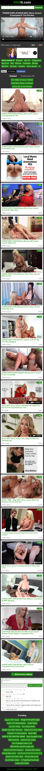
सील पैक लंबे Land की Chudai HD (22, 747)
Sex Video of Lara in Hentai (22, 80)
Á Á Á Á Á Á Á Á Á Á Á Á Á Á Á (30, 753)
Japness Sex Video (28, 740)
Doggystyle (36, 60)
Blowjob (19, 60)
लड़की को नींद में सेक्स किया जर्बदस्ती (13, 736)
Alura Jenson (32, 66)
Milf (12, 63)
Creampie (26, 63)
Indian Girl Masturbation (16, 723)
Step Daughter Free (34, 736)
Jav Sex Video (14, 726)
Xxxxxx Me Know (31, 757)
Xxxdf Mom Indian (12, 760)
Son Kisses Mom (28, 726)
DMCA (21, 769)
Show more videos (23, 674)
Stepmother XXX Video (33, 730)
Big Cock (5, 63)
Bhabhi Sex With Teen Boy (12, 730)
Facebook (21, 71)
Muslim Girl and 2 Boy (14, 757)
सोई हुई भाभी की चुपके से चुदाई (30, 720)
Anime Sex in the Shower (22, 86)
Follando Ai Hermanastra (17, 733)
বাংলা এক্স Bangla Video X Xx (22, 743)
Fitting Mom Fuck (9, 753)
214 (40, 45)
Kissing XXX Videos (32, 750)
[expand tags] (39, 66)
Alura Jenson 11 (8, 60)
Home (9, 769)
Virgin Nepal (32, 723)
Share (4, 71)
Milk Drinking (14, 740)
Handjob (21, 66)
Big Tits (27, 60)
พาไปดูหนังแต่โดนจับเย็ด (30, 760)
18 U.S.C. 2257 (31, 769)
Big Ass (18, 63)
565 (33, 45)
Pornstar (13, 66)
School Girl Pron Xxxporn (13, 750)
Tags (15, 769)
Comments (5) (27, 76)
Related (13, 76)
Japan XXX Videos (12, 720)
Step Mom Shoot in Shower (22, 83)
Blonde (35, 63)
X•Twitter (11, 71)
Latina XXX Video (22, 763)
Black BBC (32, 733)
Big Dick (5, 66)
